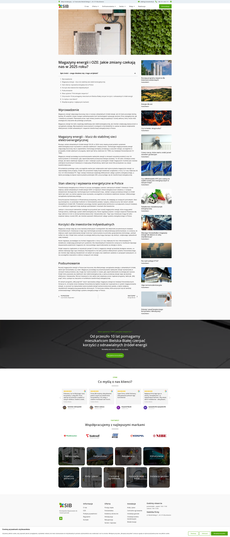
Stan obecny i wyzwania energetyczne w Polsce (77, 85)
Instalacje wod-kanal (137, 477)
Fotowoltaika (100, 456)
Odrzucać (205, 533)
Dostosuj (193, 533)
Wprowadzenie (67, 79)
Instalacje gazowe (159, 476)
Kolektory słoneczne (69, 477)
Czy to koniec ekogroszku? (151, 128)
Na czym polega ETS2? (149, 261)
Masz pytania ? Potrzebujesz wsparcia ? (75, 93)
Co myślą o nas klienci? (69, 99)
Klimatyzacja (156, 456)
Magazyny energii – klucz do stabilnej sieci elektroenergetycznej (83, 82)
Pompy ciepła (72, 456)
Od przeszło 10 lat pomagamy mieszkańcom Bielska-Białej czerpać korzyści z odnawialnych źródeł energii (97, 96)
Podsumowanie (67, 90)
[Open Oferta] (98, 6)
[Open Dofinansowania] (115, 6)
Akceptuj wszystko (219, 533)
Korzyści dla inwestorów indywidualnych (75, 88)
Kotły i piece (91, 476)
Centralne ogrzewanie (114, 477)
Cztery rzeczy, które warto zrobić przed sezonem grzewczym (156, 153)
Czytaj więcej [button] (67, 401)
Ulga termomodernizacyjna (151, 285)
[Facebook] (60, 518)
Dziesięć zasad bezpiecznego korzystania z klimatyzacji (152, 310)
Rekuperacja (128, 456)
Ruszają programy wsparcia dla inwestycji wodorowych (153, 79)
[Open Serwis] (125, 6)
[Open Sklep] (134, 6)
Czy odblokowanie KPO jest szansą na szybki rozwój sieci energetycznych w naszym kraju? (155, 181)
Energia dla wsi (146, 104)
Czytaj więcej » (145, 82)
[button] (135, 73)
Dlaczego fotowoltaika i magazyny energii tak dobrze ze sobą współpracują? (154, 235)
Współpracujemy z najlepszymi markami (75, 102)
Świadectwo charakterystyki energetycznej (151, 208)
